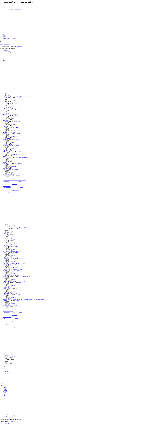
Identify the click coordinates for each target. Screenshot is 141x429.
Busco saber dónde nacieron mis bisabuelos (10, 352)
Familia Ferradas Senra (7, 245)
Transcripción (5, 156)
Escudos (4, 162)
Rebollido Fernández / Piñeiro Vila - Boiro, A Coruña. (12, 209)
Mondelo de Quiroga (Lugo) (8, 84)
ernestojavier (6, 324)
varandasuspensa (7, 204)
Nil (4, 169)
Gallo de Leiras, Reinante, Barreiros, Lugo (10, 305)
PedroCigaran (6, 85)
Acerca (4, 406)
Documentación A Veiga (7, 186)
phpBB (7, 419)
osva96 (5, 139)
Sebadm (5, 246)
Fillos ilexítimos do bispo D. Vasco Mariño (10, 114)
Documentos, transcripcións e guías (22, 73)
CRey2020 (6, 121)
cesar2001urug (6, 151)
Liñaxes (17, 103)
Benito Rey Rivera (6, 120)
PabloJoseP (6, 210)
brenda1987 (6, 276)
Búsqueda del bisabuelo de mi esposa (9, 323)
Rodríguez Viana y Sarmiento (8, 311)
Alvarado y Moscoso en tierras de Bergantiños (11, 346)
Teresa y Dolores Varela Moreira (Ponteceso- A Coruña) (12, 215)
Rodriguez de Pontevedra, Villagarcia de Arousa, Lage (12, 269)
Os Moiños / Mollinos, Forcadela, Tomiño (10, 293)
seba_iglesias (6, 258)
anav (5, 193)
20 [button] (3, 59)
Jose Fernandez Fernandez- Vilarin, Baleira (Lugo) (11, 108)
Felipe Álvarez (6, 312)
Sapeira (5, 127)
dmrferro (5, 79)
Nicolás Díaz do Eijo (6, 126)
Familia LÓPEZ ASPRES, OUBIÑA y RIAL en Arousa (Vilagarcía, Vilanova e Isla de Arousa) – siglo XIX (21, 90)
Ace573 (5, 300)
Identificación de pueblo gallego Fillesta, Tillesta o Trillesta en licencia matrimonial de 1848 (18, 96)
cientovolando (6, 181)
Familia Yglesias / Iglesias (7, 257)
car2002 (5, 97)
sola (4, 216)
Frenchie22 (6, 341)
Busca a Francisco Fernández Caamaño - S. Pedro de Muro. (13, 340)
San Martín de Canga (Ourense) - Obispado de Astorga (12, 239)
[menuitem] (8, 29)
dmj (4, 318)
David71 (5, 222)
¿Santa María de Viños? (7, 317)
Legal (4, 407)
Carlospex (6, 335)
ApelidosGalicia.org (6, 403)
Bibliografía (5, 404)
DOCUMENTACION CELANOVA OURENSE (11, 275)
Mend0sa (5, 175)
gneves (5, 115)
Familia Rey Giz (5, 233)
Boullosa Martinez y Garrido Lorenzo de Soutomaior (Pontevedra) (14, 263)
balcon (5, 103)
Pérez (5, 91)
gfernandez (6, 228)
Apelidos (19, 109)
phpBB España (12, 421)
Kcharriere (6, 353)
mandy (5, 234)
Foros (4, 405)
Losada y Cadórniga (6, 102)
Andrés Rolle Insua (6, 287)
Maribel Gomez (6, 133)
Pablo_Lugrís (6, 347)
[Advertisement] (70, 18)
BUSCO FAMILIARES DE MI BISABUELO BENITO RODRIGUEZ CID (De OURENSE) (19, 334)
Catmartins (6, 294)
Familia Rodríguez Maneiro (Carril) (9, 78)
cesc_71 (5, 240)
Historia (18, 175)
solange (5, 270)
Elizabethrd (6, 288)
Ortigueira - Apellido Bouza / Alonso (9, 144)
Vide (5, 157)
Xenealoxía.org (5, 402)
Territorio (18, 97)
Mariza (5, 73)
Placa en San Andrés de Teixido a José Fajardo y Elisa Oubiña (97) (14, 180)
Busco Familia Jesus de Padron (8, 150)
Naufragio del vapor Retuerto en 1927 (9, 192)
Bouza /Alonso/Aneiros (7, 138)
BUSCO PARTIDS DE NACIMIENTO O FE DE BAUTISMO (14, 281)
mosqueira (6, 306)
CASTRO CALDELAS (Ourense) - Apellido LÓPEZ (12, 251)
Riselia (5, 359)
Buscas (18, 79)
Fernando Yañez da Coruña (7, 221)
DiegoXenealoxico (7, 187)
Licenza (4, 408)
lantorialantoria (6, 163)
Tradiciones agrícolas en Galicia (8, 174)
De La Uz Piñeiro (6, 358)
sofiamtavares (6, 264)
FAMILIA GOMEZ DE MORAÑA (9, 132)
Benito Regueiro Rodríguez (7, 168)
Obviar (1, 6)
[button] (5, 50)
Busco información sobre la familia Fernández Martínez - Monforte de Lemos (16, 227)
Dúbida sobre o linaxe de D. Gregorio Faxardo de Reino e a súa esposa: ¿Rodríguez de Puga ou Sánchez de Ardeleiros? (23, 299)
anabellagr (6, 109)
